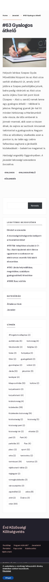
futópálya (27, 353)
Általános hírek (14, 304)
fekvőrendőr (15, 347)
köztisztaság (16, 419)
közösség (33, 419)
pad (12, 437)
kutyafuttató (16, 395)
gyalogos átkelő (27, 173)
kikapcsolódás (17, 383)
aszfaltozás (15, 341)
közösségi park (17, 425)
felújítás (32, 347)
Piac (27, 443)
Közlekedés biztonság (20, 413)
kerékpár (14, 377)
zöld (12, 497)
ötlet (13, 504)
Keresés (35, 205)
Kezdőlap (7, 545)
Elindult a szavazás (16, 230)
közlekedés (10, 179)
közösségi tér (16, 431)
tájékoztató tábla (18, 467)
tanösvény (26, 455)
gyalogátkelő (28, 359)
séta (12, 455)
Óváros (25, 497)
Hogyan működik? (21, 545)
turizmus (31, 461)
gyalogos (9, 173)
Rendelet (6, 548)
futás (12, 353)
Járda (13, 371)
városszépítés (16, 485)
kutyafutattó (16, 389)
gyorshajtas (15, 365)
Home (5, 15)
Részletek (7, 571)
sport (25, 449)
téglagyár (14, 473)
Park (23, 437)
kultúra (34, 383)
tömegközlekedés (18, 479)
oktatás (33, 431)
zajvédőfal (15, 491)
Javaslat (15, 15)
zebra (29, 491)
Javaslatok (36, 545)
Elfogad (8, 578)
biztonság (33, 341)
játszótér (27, 371)
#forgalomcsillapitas (19, 335)
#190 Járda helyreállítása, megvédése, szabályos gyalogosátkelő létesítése (20, 271)
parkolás (14, 443)
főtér (12, 359)
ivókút (31, 365)
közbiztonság (16, 401)
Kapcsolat (17, 548)
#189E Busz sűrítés (16, 281)
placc (13, 449)
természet (15, 461)
